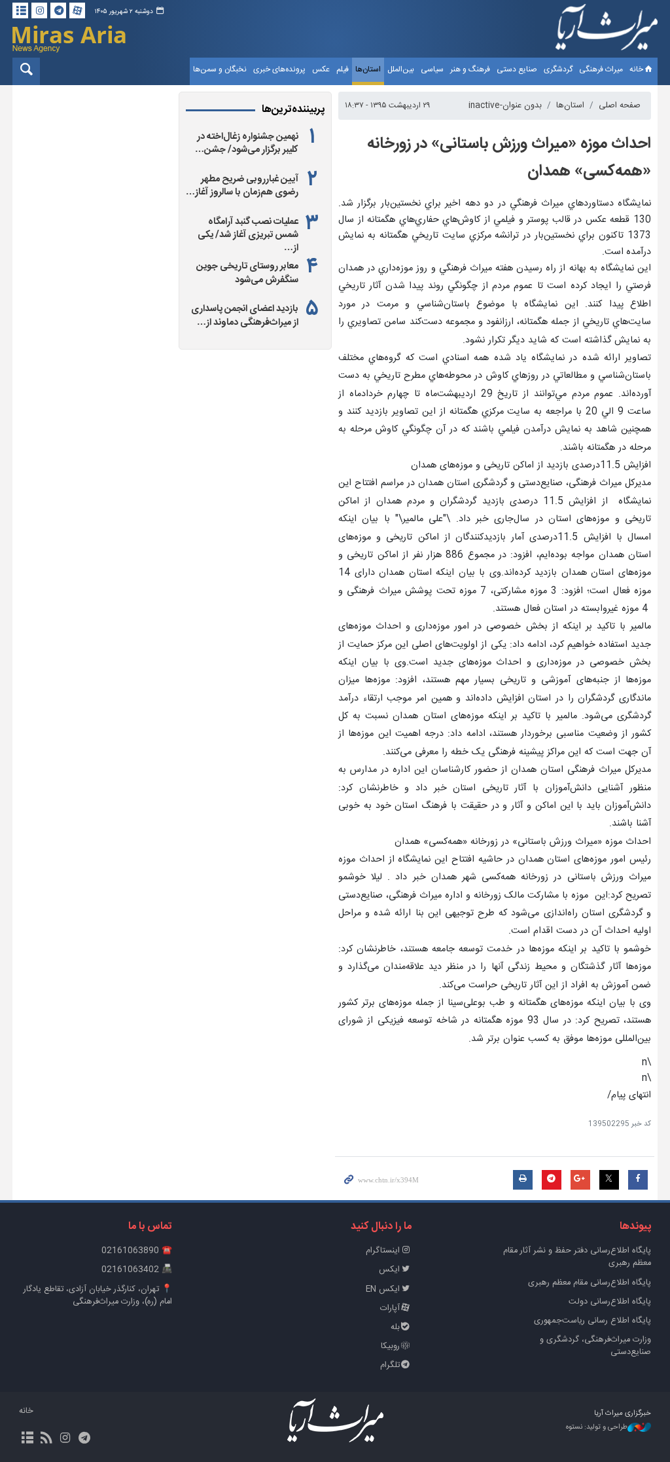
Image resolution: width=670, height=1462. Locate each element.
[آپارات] (77, 10)
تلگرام (390, 1365)
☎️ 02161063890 (136, 1251)
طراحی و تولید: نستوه (596, 1427)
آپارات (390, 1308)
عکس (321, 69)
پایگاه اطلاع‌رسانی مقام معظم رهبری (589, 1283)
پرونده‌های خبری (279, 69)
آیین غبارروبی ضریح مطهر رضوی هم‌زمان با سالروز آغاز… (242, 186)
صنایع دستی (517, 69)
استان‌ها (368, 69)
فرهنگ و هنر (470, 69)
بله (395, 1327)
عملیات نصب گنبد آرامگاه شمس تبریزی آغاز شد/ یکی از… (248, 235)
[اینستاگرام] (39, 10)
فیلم (342, 69)
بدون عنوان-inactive (505, 106)
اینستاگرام (383, 1251)
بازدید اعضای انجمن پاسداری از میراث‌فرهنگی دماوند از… (244, 315)
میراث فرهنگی (601, 69)
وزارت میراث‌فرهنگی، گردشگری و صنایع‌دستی (595, 1346)
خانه (636, 69)
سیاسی (432, 69)
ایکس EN (383, 1289)
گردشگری (558, 69)
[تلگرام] (58, 10)
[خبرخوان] (46, 1439)
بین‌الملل (400, 69)
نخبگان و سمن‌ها (220, 69)
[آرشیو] (20, 10)
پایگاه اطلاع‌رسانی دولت (610, 1302)
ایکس (389, 1270)
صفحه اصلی (620, 106)
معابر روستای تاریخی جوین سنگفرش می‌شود (247, 273)
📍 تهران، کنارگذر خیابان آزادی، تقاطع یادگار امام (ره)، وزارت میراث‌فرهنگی (98, 1296)
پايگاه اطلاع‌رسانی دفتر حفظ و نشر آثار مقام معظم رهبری (577, 1257)
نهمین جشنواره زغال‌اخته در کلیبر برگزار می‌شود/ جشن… (246, 143)
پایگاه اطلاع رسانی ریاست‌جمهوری (592, 1321)
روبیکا (390, 1346)
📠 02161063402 (136, 1270)
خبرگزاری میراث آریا (606, 31)
